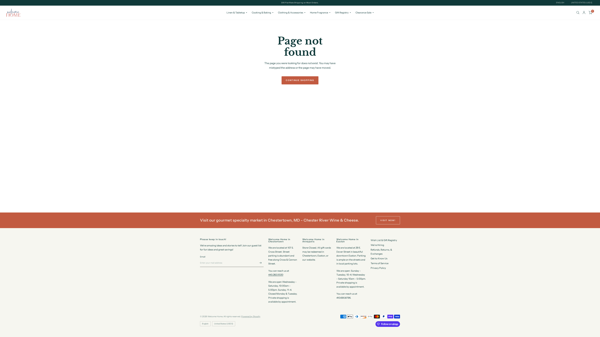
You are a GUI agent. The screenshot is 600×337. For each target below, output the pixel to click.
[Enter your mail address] (260, 263)
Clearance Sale (363, 12)
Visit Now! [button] (388, 220)
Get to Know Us (379, 258)
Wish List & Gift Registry (384, 240)
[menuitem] (236, 12)
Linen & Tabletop (236, 12)
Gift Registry (342, 12)
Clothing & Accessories (290, 12)
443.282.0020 (275, 274)
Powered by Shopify (250, 316)
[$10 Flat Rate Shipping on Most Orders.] (300, 2)
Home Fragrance (319, 12)
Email (202, 256)
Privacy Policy (378, 267)
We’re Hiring (377, 245)
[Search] (578, 13)
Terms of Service (379, 263)
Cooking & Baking (261, 12)
